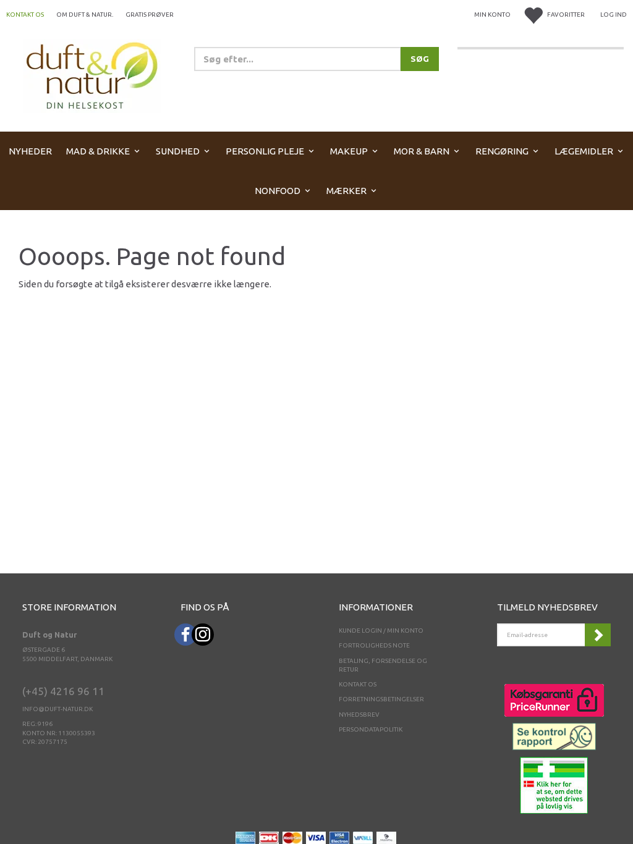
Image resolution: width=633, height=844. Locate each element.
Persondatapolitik (370, 729)
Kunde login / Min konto (381, 630)
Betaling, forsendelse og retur (383, 665)
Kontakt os (25, 14)
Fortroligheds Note (374, 645)
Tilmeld (598, 634)
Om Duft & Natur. (84, 14)
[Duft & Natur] (92, 75)
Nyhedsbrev (359, 714)
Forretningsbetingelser (381, 699)
